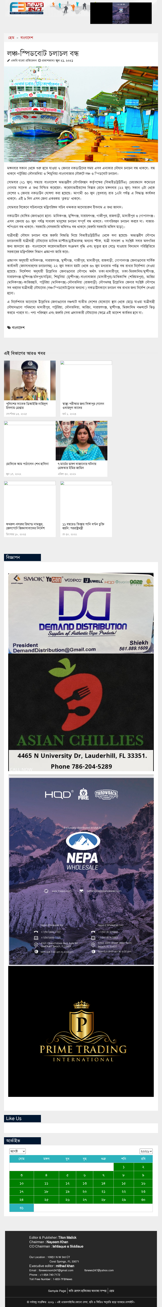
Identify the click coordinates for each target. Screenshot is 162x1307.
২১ (103, 1191)
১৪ (103, 1183)
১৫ (124, 1183)
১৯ (68, 1191)
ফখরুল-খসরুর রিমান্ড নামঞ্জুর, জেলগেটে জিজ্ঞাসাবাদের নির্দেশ (25, 526)
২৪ (21, 1199)
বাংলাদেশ (26, 37)
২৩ (143, 1191)
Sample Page (57, 1291)
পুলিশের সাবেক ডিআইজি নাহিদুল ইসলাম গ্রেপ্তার (27, 406)
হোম (11, 37)
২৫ (46, 1199)
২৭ (85, 1199)
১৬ (143, 1183)
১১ (46, 1183)
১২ (68, 1183)
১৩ (85, 1183)
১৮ (46, 1191)
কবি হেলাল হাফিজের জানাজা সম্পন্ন (88, 1291)
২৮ (103, 1199)
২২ (124, 1191)
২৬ (67, 1199)
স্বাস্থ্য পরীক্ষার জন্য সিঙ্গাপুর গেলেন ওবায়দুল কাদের (83, 406)
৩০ (143, 1199)
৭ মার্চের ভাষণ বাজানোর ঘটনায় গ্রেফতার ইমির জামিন (77, 466)
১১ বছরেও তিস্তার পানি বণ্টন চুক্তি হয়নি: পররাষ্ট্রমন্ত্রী (83, 526)
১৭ (21, 1191)
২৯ (124, 1199)
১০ (22, 1183)
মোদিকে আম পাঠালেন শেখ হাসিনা (27, 464)
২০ (84, 1191)
